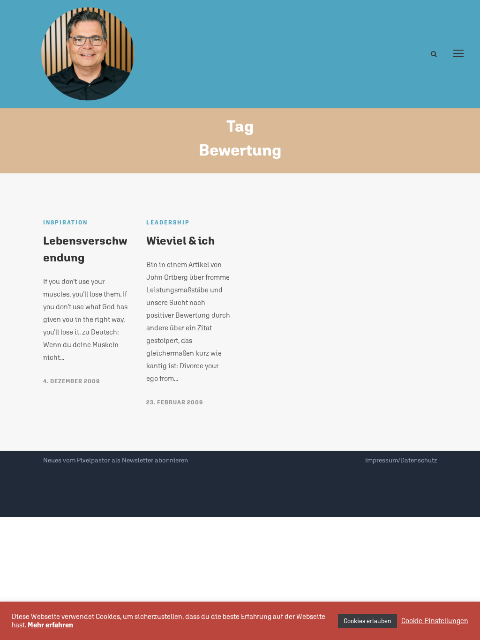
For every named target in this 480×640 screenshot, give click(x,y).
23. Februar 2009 (174, 402)
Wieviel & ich (180, 240)
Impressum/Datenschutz (401, 460)
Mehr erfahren (50, 625)
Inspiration (65, 222)
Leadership (168, 222)
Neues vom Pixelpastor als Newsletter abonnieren (115, 460)
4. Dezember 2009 (71, 381)
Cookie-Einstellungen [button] (434, 621)
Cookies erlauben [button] (367, 621)
